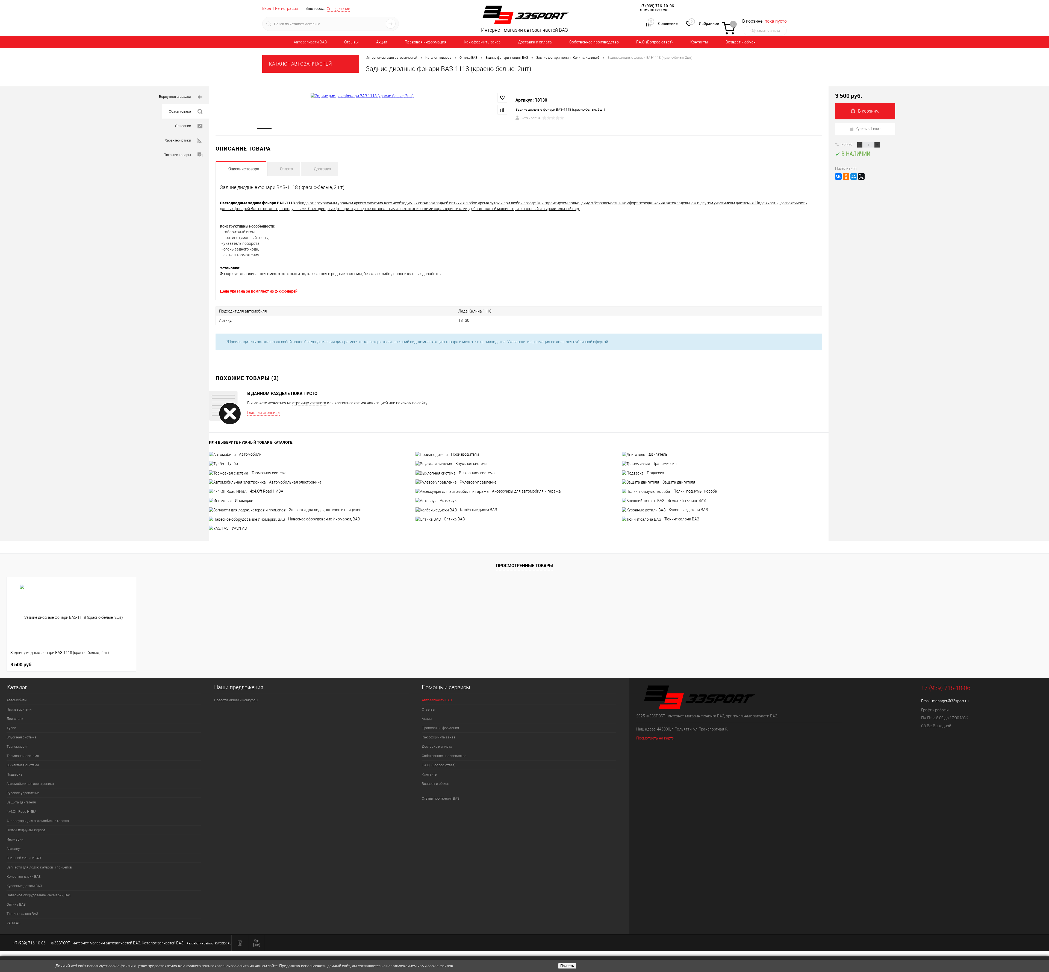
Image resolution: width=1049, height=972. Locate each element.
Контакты (699, 42)
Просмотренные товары (524, 565)
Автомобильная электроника (295, 482)
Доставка (322, 169)
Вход (266, 8)
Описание (183, 126)
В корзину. (868, 111)
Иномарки (244, 500)
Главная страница (263, 412)
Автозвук (448, 500)
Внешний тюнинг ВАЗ (687, 500)
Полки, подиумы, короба (695, 491)
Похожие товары (177, 155)
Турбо (232, 463)
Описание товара (243, 169)
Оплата (286, 169)
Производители (465, 454)
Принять (567, 966)
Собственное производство (594, 42)
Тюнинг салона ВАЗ (681, 519)
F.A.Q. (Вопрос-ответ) (654, 42)
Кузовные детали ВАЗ (688, 510)
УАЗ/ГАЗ (239, 528)
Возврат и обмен (741, 42)
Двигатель (658, 454)
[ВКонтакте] (838, 176)
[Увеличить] (362, 96)
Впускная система (471, 463)
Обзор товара (180, 111)
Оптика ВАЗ (454, 519)
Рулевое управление (478, 482)
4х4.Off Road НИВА (266, 491)
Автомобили (250, 454)
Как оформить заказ (482, 42)
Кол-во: (847, 144)
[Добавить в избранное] (502, 98)
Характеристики (178, 140)
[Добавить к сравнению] (502, 110)
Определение (338, 9)
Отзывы (351, 42)
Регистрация (286, 8)
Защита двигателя (678, 482)
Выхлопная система (477, 473)
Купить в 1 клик (868, 128)
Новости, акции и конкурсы (236, 700)
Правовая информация (425, 42)
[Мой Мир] (853, 176)
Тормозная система (269, 473)
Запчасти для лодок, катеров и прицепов (325, 510)
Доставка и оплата (535, 42)
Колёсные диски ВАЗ (478, 510)
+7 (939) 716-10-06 (657, 5)
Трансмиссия (665, 463)
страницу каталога (309, 403)
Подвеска (655, 473)
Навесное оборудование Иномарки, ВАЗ (324, 519)
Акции (381, 42)
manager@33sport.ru (950, 701)
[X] (861, 176)
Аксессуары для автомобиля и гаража (526, 491)
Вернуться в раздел (175, 97)
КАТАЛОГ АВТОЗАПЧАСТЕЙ (300, 64)
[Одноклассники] (846, 176)
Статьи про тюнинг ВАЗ (440, 798)
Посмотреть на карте (655, 738)
